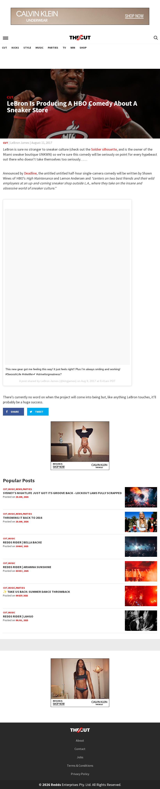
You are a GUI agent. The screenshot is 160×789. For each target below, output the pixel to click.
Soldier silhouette (104, 149)
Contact (80, 749)
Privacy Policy (80, 774)
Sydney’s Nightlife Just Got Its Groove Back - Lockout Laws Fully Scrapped (62, 493)
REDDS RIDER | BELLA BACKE (22, 542)
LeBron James (19, 143)
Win (72, 47)
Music (39, 47)
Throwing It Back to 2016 (22, 518)
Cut (4, 47)
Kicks (15, 47)
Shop (83, 47)
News (19, 489)
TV (64, 47)
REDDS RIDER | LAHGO (18, 616)
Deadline (30, 173)
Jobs (80, 757)
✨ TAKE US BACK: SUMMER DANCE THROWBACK (36, 592)
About (80, 740)
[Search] (155, 38)
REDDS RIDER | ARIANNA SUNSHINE (27, 567)
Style (27, 47)
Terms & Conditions (80, 765)
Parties (53, 47)
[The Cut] (80, 38)
